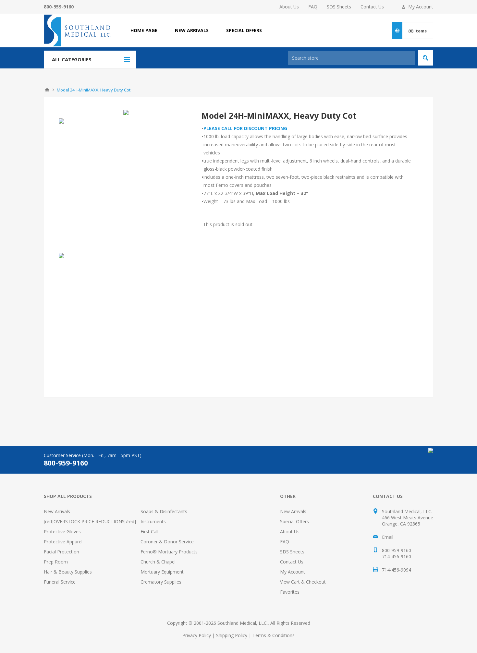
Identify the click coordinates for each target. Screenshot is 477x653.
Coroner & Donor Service (167, 541)
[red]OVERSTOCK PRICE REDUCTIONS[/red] (90, 521)
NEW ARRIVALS (192, 30)
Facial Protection (61, 552)
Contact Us (372, 7)
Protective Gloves (62, 531)
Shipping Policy (231, 635)
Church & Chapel (158, 562)
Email (387, 537)
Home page (143, 30)
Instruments (153, 521)
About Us (289, 7)
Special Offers (294, 521)
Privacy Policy (196, 635)
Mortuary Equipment (162, 572)
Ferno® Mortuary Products (169, 552)
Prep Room (56, 562)
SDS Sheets (339, 7)
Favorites (290, 592)
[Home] (47, 90)
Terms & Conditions (273, 635)
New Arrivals (57, 511)
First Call (149, 531)
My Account (420, 7)
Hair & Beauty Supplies (68, 572)
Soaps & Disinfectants (164, 511)
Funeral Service (60, 582)
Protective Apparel (63, 541)
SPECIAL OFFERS (244, 30)
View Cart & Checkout (303, 582)
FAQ (312, 7)
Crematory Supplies (161, 582)
